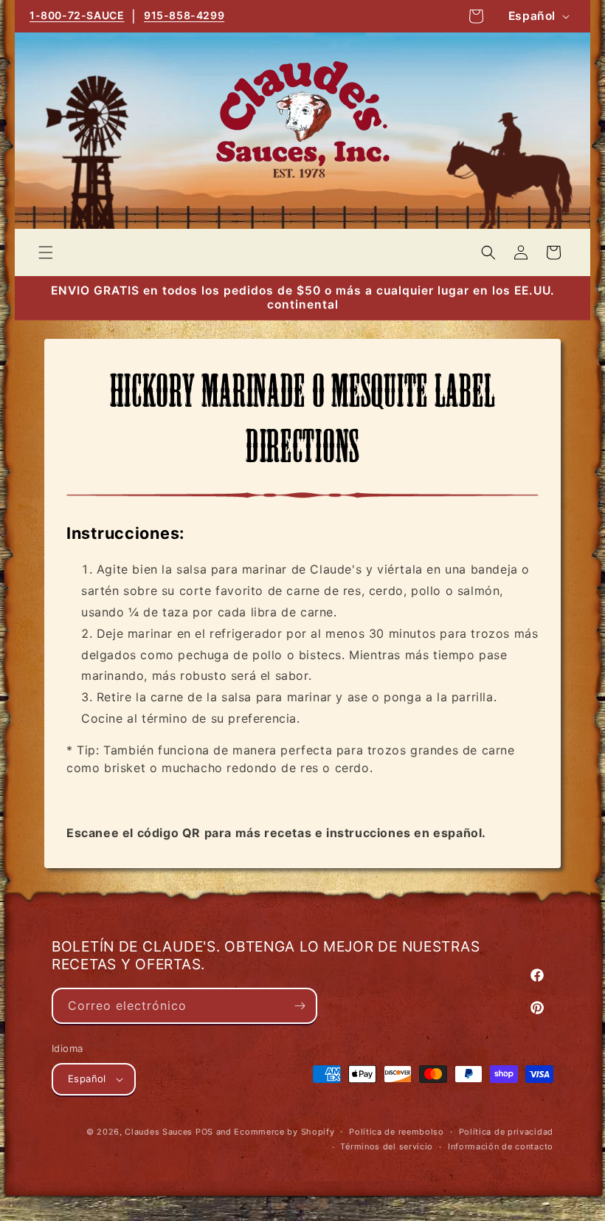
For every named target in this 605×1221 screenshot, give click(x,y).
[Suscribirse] (299, 1006)
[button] (46, 252)
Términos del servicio (386, 1146)
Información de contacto (500, 1146)
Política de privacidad (506, 1132)
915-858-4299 (184, 15)
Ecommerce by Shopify (284, 1132)
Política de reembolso (396, 1132)
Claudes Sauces (159, 1132)
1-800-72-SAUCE (77, 15)
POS (204, 1132)
